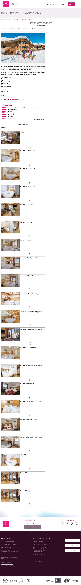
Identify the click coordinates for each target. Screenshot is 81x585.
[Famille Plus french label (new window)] (5, 580)
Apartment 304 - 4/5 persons (28, 150)
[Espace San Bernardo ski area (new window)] (49, 580)
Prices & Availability (23, 28)
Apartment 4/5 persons (26, 204)
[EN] (47, 4)
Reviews (34, 28)
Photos (4, 28)
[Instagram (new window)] (67, 524)
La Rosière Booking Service (41, 538)
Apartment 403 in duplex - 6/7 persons (30, 276)
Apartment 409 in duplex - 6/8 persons (31, 365)
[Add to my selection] (30, 146)
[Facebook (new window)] (62, 524)
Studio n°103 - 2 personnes (27, 491)
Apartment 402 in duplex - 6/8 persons (31, 312)
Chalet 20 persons (25, 455)
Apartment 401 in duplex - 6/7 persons (30, 258)
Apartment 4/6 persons (26, 222)
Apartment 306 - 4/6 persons (28, 186)
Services (41, 28)
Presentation (12, 28)
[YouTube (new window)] (72, 524)
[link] (14, 4)
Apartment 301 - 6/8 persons (28, 347)
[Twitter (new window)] (76, 524)
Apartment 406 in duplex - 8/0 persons (31, 401)
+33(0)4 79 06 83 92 (56, 4)
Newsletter (30, 520)
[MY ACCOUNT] (63, 4)
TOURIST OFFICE (6, 538)
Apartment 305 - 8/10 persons (28, 419)
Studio (22, 132)
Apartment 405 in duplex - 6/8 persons (31, 329)
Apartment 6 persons (26, 240)
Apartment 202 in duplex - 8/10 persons (31, 437)
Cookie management (70, 574)
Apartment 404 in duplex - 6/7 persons (31, 294)
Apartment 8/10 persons (27, 383)
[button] (66, 4)
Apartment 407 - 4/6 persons (28, 168)
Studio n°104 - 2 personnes (27, 473)
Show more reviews (23, 124)
